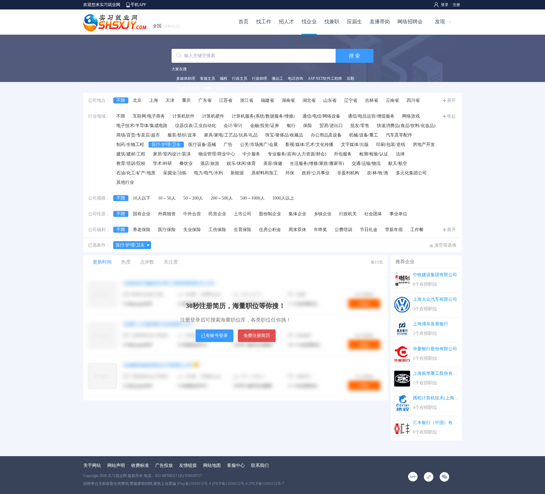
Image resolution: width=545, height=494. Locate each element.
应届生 (354, 21)
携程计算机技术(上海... (435, 398)
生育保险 (242, 229)
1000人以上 (283, 198)
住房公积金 (270, 229)
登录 (444, 5)
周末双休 (297, 229)
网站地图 (212, 465)
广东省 (205, 100)
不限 (120, 100)
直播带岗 (380, 21)
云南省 (392, 100)
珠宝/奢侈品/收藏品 (284, 135)
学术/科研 (162, 163)
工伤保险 (217, 229)
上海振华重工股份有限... (437, 373)
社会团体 (373, 214)
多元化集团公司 (411, 173)
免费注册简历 (256, 335)
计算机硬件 (213, 116)
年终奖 (320, 229)
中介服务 (251, 154)
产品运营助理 (187, 88)
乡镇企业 (322, 214)
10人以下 (141, 198)
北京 (137, 100)
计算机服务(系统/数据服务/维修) (263, 116)
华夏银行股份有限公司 (435, 348)
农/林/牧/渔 (377, 173)
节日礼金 (369, 229)
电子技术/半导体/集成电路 (141, 125)
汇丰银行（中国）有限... (437, 422)
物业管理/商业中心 (216, 154)
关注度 (171, 261)
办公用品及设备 (326, 135)
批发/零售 (359, 125)
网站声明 (116, 465)
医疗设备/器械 (202, 144)
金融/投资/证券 (264, 125)
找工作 (263, 21)
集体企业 (297, 214)
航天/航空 (397, 163)
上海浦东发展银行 (430, 324)
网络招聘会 (410, 21)
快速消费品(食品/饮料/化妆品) (406, 125)
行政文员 (239, 78)
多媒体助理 (185, 78)
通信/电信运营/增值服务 (371, 116)
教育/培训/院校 (130, 163)
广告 (228, 144)
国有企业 (141, 214)
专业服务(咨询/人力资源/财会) (297, 154)
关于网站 (92, 465)
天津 (170, 100)
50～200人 (193, 198)
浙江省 (246, 100)
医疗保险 (167, 229)
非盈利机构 (348, 173)
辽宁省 (350, 100)
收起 (451, 116)
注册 (456, 5)
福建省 (267, 100)
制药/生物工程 (130, 144)
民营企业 (217, 214)
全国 (166, 26)
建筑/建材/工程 (130, 154)
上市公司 (242, 214)
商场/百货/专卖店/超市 (138, 135)
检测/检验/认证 (373, 154)
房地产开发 (424, 144)
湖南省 (288, 100)
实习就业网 (117, 476)
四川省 (413, 100)
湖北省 (309, 100)
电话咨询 (295, 78)
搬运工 (277, 78)
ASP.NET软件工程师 (325, 78)
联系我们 (260, 465)
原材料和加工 (264, 173)
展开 (451, 100)
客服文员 (207, 78)
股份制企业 (270, 214)
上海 (153, 100)
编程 (223, 78)
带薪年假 (394, 229)
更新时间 (102, 261)
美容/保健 (272, 163)
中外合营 (192, 214)
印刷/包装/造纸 (390, 144)
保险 (307, 125)
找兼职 (331, 21)
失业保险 (192, 229)
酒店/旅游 (209, 163)
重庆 (186, 100)
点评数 (147, 261)
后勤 (350, 78)
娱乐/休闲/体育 (241, 163)
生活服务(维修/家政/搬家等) (317, 163)
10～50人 (167, 198)
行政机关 (348, 214)
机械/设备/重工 (363, 135)
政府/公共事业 (316, 173)
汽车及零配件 (399, 135)
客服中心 (236, 465)
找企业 (309, 21)
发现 (440, 21)
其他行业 (125, 182)
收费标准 (140, 465)
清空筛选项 (445, 245)
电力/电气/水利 (208, 173)
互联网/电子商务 (149, 116)
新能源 (237, 173)
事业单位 (398, 214)
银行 (291, 125)
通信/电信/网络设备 (321, 116)
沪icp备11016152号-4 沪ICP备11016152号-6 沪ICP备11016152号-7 (230, 483)
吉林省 (371, 100)
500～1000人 (252, 198)
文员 (220, 88)
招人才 (286, 21)
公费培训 (343, 229)
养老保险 (141, 229)
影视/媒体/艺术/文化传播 (309, 144)
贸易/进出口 (331, 125)
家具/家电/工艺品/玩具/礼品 (231, 135)
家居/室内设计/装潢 (172, 154)
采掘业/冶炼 (174, 173)
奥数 (207, 88)
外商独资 (167, 214)
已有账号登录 (214, 335)
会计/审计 (233, 125)
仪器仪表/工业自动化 (195, 125)
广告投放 (164, 465)
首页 (243, 21)
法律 (400, 154)
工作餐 (417, 229)
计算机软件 (184, 116)
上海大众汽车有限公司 (435, 299)
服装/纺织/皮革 (181, 135)
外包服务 (343, 154)
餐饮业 (186, 163)
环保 (289, 173)
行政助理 (259, 78)
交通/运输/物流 (366, 163)
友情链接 (188, 465)
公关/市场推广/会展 (259, 144)
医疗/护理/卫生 (166, 144)
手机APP (138, 4)
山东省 (330, 100)
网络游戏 (411, 116)
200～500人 (222, 198)
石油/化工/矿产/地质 (135, 173)
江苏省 (225, 100)
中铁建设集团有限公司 (435, 274)
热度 (126, 261)
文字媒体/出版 (355, 144)
